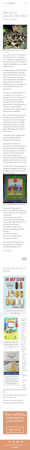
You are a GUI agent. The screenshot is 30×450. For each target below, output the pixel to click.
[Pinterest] (22, 442)
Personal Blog (13, 19)
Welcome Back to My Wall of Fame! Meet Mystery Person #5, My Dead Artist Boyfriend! (24, 337)
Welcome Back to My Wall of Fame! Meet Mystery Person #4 (24, 365)
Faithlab (16, 447)
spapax (16, 50)
